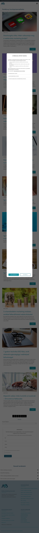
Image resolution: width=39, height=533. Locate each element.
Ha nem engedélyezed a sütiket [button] (13, 76)
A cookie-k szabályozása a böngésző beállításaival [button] (17, 78)
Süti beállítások (25, 274)
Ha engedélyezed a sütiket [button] (12, 73)
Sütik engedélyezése (14, 274)
